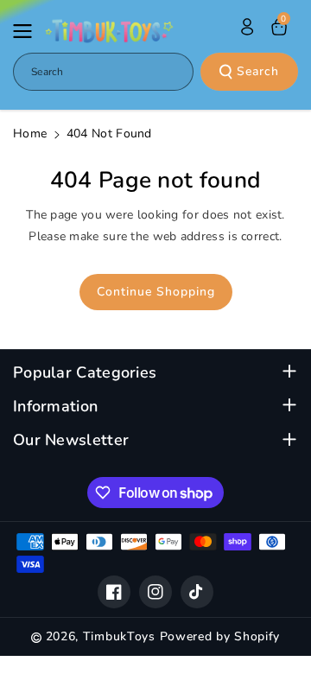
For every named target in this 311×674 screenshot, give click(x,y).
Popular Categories (84, 373)
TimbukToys (119, 636)
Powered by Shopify (220, 636)
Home (30, 133)
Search (258, 71)
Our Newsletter (71, 440)
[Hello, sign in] (247, 26)
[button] (27, 31)
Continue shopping (156, 291)
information (55, 406)
